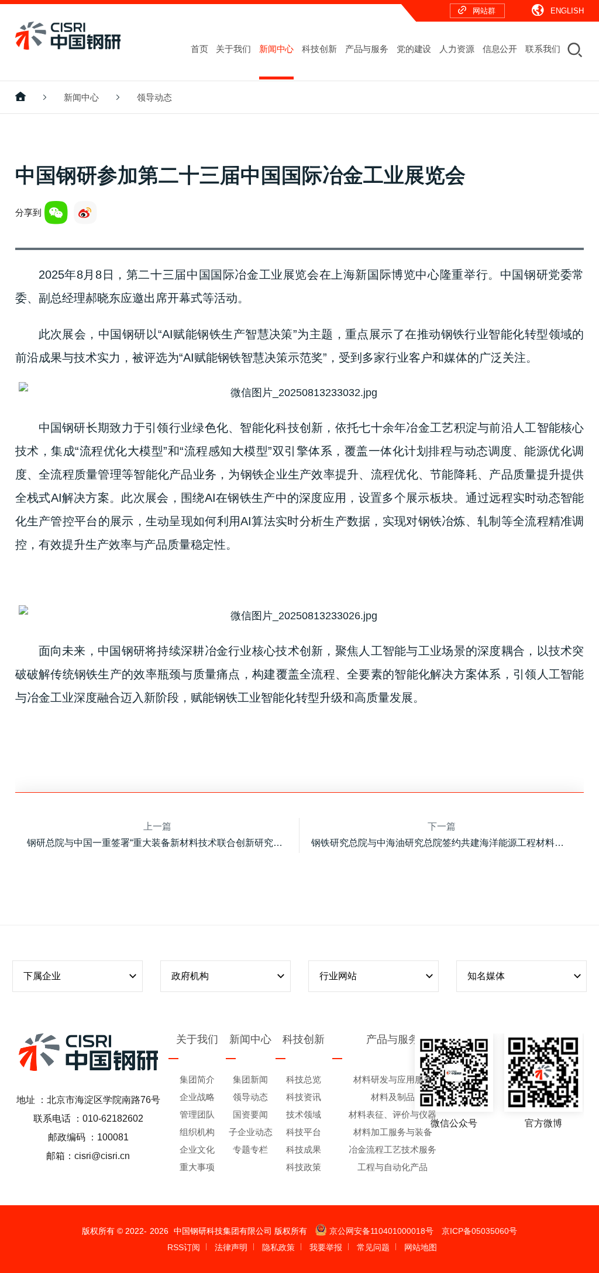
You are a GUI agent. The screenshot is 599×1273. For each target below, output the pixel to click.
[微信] (56, 212)
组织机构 (197, 1132)
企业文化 (197, 1149)
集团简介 (197, 1079)
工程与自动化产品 (392, 1167)
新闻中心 (81, 97)
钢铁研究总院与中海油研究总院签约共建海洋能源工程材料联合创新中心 (441, 843)
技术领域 (303, 1114)
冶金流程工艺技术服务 (392, 1149)
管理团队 (197, 1114)
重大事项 (197, 1167)
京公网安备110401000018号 (381, 1231)
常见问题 (373, 1247)
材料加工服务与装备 (392, 1132)
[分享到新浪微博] (85, 212)
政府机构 (190, 976)
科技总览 (303, 1079)
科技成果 (303, 1149)
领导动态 (154, 97)
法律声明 (231, 1247)
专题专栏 (250, 1149)
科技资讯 (303, 1097)
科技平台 (303, 1132)
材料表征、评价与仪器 (392, 1114)
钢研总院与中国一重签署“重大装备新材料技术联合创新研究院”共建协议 (157, 843)
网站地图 (420, 1247)
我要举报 (325, 1247)
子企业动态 (251, 1132)
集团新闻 (250, 1079)
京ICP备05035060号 (479, 1231)
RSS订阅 (183, 1247)
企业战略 (197, 1097)
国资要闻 (250, 1114)
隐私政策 (278, 1247)
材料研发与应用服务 (392, 1079)
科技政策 (303, 1167)
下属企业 (42, 976)
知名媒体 (486, 976)
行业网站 (338, 976)
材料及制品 (393, 1097)
